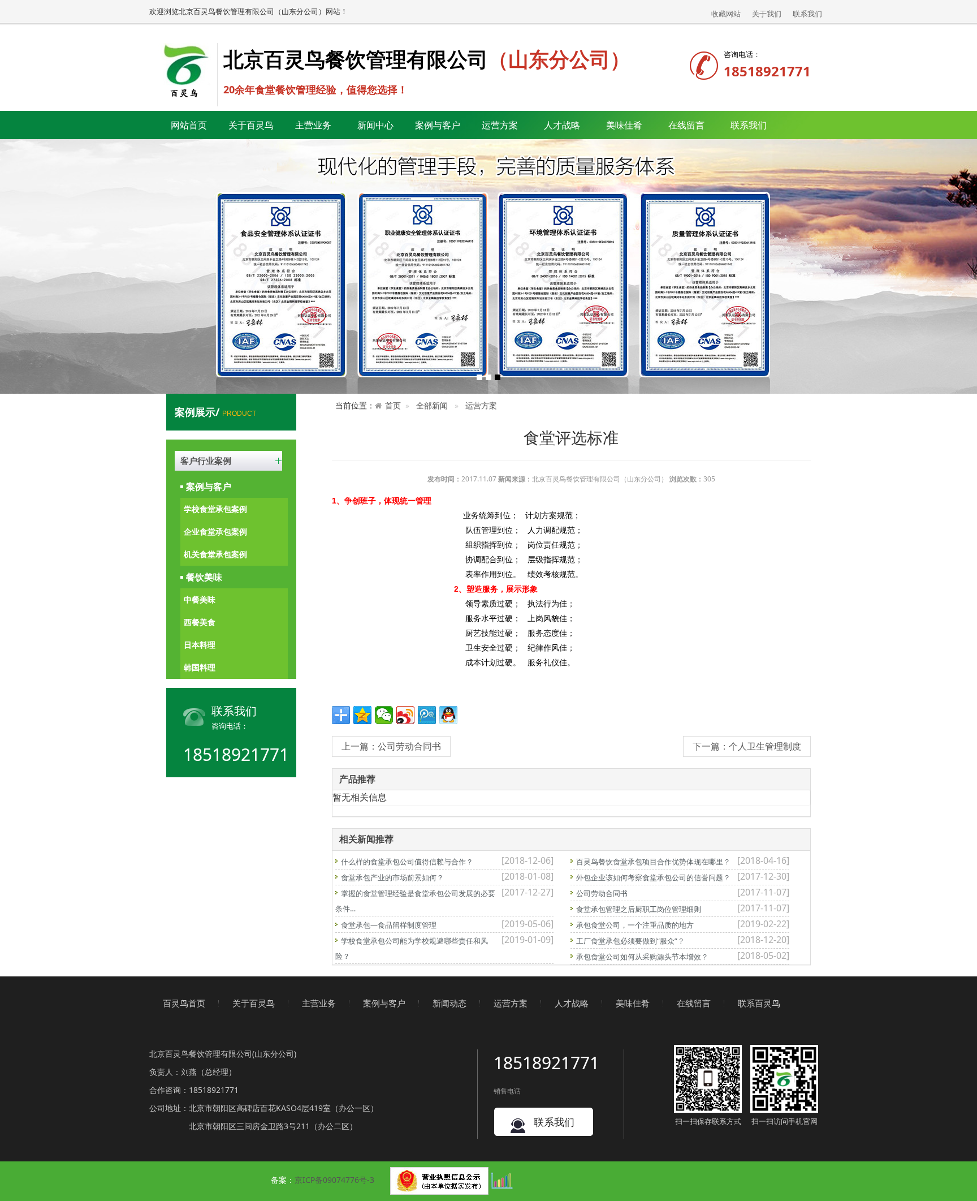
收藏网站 (726, 13)
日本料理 (199, 644)
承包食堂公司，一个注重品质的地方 (635, 925)
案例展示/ (215, 412)
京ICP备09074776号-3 (334, 1179)
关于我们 (766, 13)
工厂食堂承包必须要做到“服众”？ (630, 941)
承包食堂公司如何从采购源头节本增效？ (642, 957)
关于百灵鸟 (253, 1003)
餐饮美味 (204, 577)
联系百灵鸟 (759, 1003)
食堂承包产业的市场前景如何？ (392, 877)
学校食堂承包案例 (215, 508)
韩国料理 (199, 667)
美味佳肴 (633, 1003)
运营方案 (500, 125)
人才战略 (572, 1003)
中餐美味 (199, 599)
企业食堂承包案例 (215, 531)
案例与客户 (208, 486)
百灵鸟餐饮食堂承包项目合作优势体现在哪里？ (653, 861)
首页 (393, 405)
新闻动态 (449, 1003)
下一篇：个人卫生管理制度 (747, 746)
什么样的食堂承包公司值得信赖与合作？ (407, 861)
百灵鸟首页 (184, 1003)
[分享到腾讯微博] (427, 715)
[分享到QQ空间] (362, 715)
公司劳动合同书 (602, 893)
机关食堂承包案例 (215, 554)
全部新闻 (432, 405)
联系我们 (807, 13)
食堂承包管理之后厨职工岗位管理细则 (638, 909)
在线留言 (686, 125)
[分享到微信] (384, 715)
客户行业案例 (205, 460)
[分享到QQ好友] (448, 715)
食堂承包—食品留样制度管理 (388, 925)
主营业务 (319, 1003)
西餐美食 (199, 622)
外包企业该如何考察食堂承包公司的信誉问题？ (653, 877)
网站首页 (189, 125)
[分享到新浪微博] (405, 715)
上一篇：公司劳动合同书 (391, 746)
